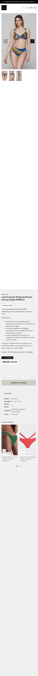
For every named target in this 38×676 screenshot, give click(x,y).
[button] (6, 41)
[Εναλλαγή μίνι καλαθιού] (30, 7)
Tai (12, 405)
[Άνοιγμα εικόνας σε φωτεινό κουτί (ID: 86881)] (19, 41)
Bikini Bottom (5, 294)
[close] (35, 8)
